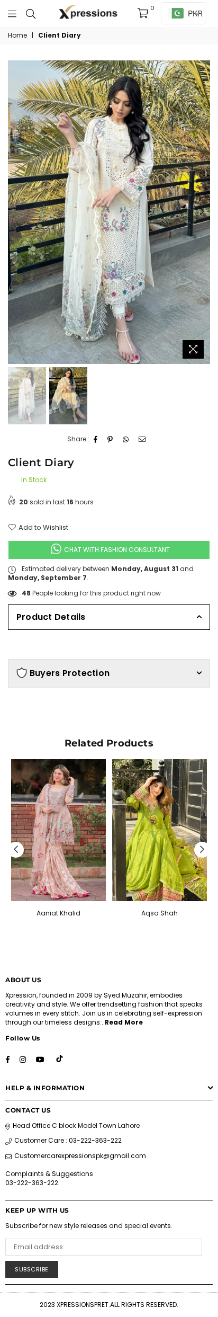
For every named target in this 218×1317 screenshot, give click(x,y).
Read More (124, 1022)
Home (17, 35)
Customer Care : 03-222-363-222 (68, 1140)
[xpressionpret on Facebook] (7, 1059)
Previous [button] (16, 212)
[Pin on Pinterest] (110, 439)
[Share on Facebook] (96, 439)
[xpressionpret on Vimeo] (60, 1059)
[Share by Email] (142, 439)
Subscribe (32, 1269)
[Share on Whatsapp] (126, 439)
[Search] (30, 13)
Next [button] (202, 212)
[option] (109, 212)
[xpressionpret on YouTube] (40, 1059)
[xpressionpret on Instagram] (23, 1059)
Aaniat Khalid (58, 913)
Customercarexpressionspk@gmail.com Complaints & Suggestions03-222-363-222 (75, 1169)
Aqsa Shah (159, 913)
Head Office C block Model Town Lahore (76, 1125)
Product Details (51, 617)
